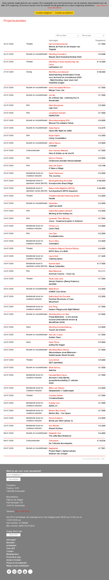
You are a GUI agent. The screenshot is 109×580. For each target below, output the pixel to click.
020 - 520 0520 (22, 511)
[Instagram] (14, 571)
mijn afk (13, 535)
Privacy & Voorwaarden (16, 563)
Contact (9, 551)
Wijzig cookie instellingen (17, 566)
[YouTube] (24, 571)
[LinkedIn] (19, 571)
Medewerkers (12, 554)
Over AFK (10, 548)
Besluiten (10, 542)
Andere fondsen (13, 560)
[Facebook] (8, 571)
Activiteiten (11, 545)
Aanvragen (11, 540)
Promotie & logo (13, 557)
